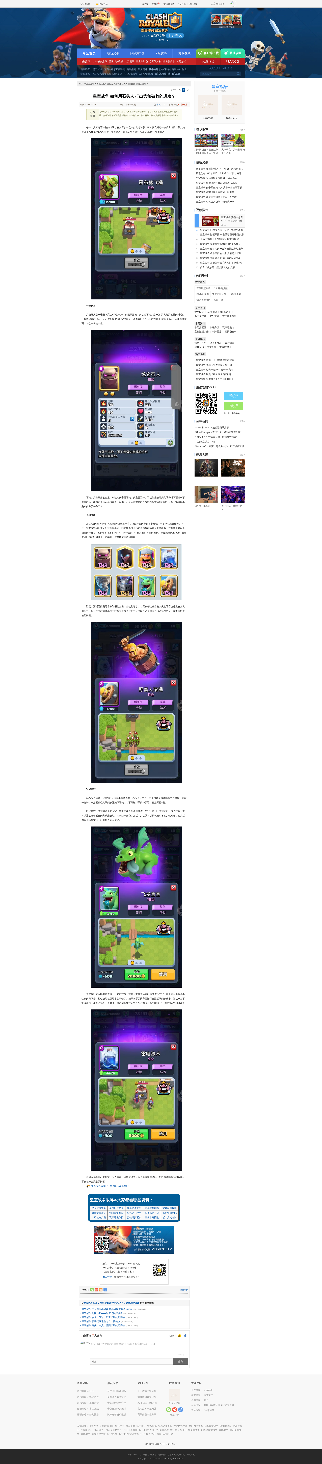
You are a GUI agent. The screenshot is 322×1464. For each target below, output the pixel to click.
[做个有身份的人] (179, 1336)
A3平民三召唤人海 (147, 1403)
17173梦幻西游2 (112, 1430)
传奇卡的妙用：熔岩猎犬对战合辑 (217, 267)
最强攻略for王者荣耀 (88, 1403)
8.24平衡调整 (221, 288)
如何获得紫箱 (116, 1213)
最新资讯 (113, 53)
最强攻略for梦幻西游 (88, 1414)
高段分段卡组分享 (147, 1414)
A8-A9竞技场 (146, 74)
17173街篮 (112, 1434)
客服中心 (181, 1454)
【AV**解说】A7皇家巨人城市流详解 (219, 239)
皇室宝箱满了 (99, 1213)
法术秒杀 (165, 69)
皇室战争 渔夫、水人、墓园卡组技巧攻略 (103, 1325)
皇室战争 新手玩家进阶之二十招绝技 (101, 1321)
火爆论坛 (208, 61)
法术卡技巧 (200, 343)
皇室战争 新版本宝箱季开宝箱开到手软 (216, 197)
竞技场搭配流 (134, 1217)
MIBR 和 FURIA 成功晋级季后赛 (212, 427)
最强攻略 (235, 53)
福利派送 (227, 68)
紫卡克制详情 (170, 1217)
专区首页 (89, 53)
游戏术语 (97, 69)
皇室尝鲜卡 (169, 61)
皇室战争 (90, 84)
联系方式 (172, 1454)
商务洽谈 (162, 1454)
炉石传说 (152, 1426)
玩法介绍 (212, 312)
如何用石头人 (90, 1303)
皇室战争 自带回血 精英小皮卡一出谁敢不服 (219, 187)
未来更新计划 (219, 294)
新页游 (155, 4)
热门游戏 (220, 4)
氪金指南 (229, 343)
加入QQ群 (232, 61)
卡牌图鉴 (216, 331)
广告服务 (152, 1454)
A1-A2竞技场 (99, 74)
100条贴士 (225, 312)
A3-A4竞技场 (115, 74)
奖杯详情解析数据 (116, 1414)
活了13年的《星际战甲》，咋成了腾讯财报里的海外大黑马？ (227, 169)
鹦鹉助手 (223, 1430)
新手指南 (131, 69)
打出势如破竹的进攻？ (111, 1303)
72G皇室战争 (162, 1430)
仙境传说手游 (99, 1434)
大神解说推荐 (100, 61)
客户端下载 (211, 53)
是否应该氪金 (99, 1208)
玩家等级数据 (116, 1217)
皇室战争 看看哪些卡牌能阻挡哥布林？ (220, 244)
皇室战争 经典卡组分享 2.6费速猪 (213, 374)
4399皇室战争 (211, 1426)
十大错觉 (224, 347)
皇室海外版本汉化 (116, 1397)
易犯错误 (214, 316)
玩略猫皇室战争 (209, 1430)
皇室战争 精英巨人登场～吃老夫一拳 (215, 201)
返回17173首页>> (119, 1186)
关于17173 (132, 1454)
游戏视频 (184, 53)
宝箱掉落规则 (170, 1208)
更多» (242, 129)
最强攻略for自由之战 (88, 1408)
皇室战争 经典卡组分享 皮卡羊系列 (214, 369)
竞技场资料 (230, 331)
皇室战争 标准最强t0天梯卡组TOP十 (215, 379)
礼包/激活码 (168, 4)
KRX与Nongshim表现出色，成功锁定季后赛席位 (220, 432)
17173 (82, 84)
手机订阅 (160, 104)
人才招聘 (143, 1454)
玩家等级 (227, 327)
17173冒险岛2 (84, 1430)
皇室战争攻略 (132, 1303)
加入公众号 (215, 68)
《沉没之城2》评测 (205, 441)
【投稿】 (184, 104)
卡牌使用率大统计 (116, 1408)
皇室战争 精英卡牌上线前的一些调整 (215, 192)
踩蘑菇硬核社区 (165, 1434)
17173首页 (85, 4)
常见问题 (142, 69)
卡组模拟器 (136, 53)
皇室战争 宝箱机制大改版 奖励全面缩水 (216, 178)
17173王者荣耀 (130, 1430)
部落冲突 (93, 1426)
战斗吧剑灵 (225, 1426)
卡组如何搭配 (170, 1213)
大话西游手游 (180, 1426)
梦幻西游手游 (196, 1426)
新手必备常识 (134, 1208)
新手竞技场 (200, 316)
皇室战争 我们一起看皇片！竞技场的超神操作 (232, 220)
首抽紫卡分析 (229, 316)
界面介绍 (109, 69)
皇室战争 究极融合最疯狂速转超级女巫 (220, 258)
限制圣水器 (215, 343)
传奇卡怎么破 (152, 1213)
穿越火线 (237, 1426)
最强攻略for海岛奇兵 (88, 1397)
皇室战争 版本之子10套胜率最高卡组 (215, 360)
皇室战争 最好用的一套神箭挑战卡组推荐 (221, 248)
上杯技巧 (199, 347)
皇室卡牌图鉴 (152, 1217)
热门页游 (193, 4)
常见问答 (199, 312)
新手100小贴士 (179, 69)
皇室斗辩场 (142, 61)
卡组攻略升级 (99, 1217)
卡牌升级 (214, 327)
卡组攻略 (161, 53)
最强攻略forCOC (85, 1391)
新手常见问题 (152, 1208)
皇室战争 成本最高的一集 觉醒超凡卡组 (220, 253)
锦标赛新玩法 (203, 300)
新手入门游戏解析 (116, 1391)
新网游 (145, 4)
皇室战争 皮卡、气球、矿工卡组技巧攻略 (103, 1317)
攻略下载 (218, 300)
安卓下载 (233, 406)
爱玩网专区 (176, 1430)
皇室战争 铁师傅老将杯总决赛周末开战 (216, 183)
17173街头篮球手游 (129, 1434)
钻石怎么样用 (134, 1213)
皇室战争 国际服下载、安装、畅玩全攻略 (221, 230)
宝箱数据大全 (202, 331)
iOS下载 (233, 396)
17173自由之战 (146, 1430)
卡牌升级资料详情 (116, 1403)
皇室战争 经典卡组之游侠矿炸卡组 (214, 365)
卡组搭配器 (235, 294)
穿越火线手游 (165, 1426)
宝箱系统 (120, 69)
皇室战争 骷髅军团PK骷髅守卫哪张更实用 (222, 234)
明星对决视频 (116, 61)
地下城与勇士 (117, 1426)
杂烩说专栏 (155, 61)
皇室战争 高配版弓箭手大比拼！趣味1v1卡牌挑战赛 (227, 263)
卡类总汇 (212, 347)
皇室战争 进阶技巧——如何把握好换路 (102, 1313)
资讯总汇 (101, 84)
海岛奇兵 (130, 1426)
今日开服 (182, 4)
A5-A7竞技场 (130, 74)
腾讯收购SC (202, 294)
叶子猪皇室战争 (191, 1430)
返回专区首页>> (99, 1186)
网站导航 (103, 4)
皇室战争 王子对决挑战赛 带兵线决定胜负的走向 (107, 1309)
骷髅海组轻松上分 (147, 1397)
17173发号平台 (147, 1434)
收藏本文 (184, 1290)
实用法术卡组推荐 (147, 1408)
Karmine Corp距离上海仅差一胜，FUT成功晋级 (219, 446)
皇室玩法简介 (116, 1208)
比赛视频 (129, 61)
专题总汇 (181, 61)
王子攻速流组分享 (147, 1391)
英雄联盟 (104, 1426)
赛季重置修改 (203, 288)
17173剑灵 (98, 1430)
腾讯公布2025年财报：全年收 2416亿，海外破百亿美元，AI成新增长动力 (234, 173)
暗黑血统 (141, 1426)
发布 (180, 1361)
